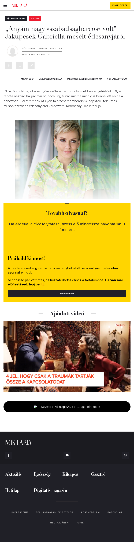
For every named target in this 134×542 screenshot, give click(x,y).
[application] (67, 356)
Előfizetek (120, 5)
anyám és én (27, 79)
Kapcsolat (114, 512)
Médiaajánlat (60, 523)
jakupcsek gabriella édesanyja (84, 79)
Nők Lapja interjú (117, 79)
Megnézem (67, 293)
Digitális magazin (50, 490)
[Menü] (5, 5)
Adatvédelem (90, 512)
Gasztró (98, 474)
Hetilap (12, 490)
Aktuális (35, 18)
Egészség (42, 474)
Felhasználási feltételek (54, 512)
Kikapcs (70, 474)
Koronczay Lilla (50, 48)
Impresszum (20, 512)
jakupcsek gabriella (50, 79)
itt (42, 284)
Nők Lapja (20, 5)
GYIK (80, 523)
